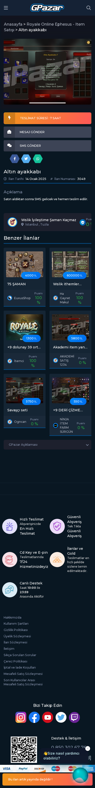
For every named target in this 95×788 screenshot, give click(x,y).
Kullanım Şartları (16, 623)
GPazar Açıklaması (23, 444)
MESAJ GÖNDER (32, 132)
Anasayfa (13, 24)
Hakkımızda (12, 617)
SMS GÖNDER (30, 146)
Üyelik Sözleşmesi (17, 636)
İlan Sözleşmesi (15, 642)
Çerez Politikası (15, 661)
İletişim (9, 648)
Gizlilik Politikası (16, 630)
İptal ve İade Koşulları (20, 667)
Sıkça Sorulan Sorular (20, 655)
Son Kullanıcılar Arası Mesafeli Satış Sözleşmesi (23, 682)
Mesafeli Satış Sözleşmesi (23, 674)
